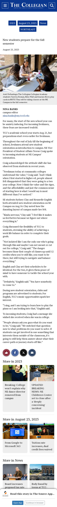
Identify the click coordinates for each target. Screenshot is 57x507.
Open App (17, 503)
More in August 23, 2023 (21, 419)
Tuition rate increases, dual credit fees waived (42, 446)
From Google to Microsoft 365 (13, 444)
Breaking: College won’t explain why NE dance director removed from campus (15, 391)
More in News (13, 460)
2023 (12, 23)
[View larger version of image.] (28, 73)
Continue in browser (35, 503)
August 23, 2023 (28, 23)
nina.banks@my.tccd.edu (16, 115)
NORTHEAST (27, 29)
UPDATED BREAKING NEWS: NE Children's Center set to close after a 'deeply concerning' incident (42, 396)
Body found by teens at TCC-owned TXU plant (41, 487)
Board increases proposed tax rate (14, 485)
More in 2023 (12, 361)
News (43, 23)
